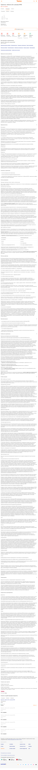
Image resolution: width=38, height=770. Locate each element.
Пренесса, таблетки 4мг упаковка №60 (8, 715)
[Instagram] (33, 764)
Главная (2, 744)
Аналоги (12, 8)
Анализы (30, 746)
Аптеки (34, 705)
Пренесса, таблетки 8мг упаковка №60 (8, 729)
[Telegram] (31, 764)
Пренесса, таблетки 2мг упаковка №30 (8, 707)
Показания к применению (22, 45)
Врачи (29, 744)
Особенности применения (18, 47)
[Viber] (28, 764)
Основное (2, 8)
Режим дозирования (30, 45)
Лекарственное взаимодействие (6, 50)
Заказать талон (22, 744)
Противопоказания (11, 47)
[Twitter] (26, 764)
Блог (29, 748)
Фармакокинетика (14, 45)
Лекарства (2, 748)
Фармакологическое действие (6, 45)
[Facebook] (20, 764)
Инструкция (8, 8)
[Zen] (36, 764)
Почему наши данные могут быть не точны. (15, 739)
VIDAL (6, 693)
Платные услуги (22, 746)
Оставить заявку (12, 748)
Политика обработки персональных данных (8, 755)
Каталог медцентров (23, 748)
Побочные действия (4, 47)
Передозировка (32, 47)
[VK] (23, 764)
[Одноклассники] (18, 764)
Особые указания (26, 47)
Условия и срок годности (16, 50)
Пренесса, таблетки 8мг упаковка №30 (8, 722)
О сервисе (11, 744)
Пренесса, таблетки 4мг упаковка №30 (8, 699)
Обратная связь (12, 746)
